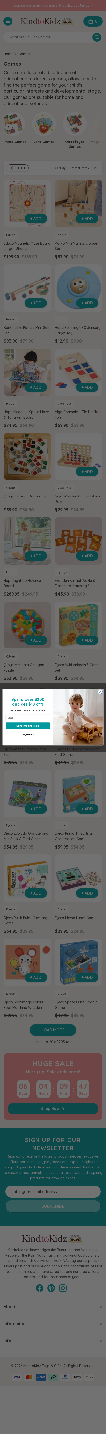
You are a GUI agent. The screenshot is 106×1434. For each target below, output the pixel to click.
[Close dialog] (100, 692)
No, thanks (28, 734)
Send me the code (27, 725)
